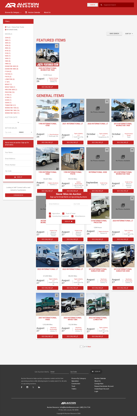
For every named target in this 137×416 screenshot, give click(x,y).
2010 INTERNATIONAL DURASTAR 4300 (98, 270)
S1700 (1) (8, 95)
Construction (76, 384)
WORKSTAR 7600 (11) (12, 113)
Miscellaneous (79, 216)
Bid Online (46, 87)
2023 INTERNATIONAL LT (47, 269)
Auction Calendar (100, 378)
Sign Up (67, 221)
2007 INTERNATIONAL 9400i (48, 319)
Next (89, 347)
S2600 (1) (8, 103)
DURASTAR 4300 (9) (11, 66)
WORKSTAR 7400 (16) (12, 110)
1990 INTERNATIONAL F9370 (73, 173)
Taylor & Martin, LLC (78, 134)
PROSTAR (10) (9, 92)
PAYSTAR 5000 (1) (11, 90)
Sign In (92, 5)
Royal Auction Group (129, 134)
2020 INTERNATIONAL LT (98, 124)
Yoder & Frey (103, 183)
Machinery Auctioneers (103, 280)
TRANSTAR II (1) (10, 105)
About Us (47, 12)
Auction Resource (53, 407)
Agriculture (56, 213)
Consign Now (18, 195)
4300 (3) (7, 43)
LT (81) (7, 82)
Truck (73, 386)
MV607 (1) (8, 84)
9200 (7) (7, 56)
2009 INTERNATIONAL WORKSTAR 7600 (48, 69)
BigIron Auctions (53, 183)
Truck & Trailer (70, 213)
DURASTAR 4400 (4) (11, 69)
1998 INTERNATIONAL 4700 (48, 125)
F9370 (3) (8, 77)
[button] (25, 132)
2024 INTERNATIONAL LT (123, 221)
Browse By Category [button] (12, 12)
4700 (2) (7, 45)
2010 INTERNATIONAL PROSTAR (98, 222)
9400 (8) (7, 61)
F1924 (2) (8, 71)
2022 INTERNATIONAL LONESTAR (98, 319)
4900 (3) (7, 48)
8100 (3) (7, 51)
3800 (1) (7, 40)
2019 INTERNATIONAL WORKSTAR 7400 (123, 125)
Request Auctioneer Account (104, 386)
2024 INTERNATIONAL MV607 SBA (73, 319)
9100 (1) (7, 53)
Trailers (74, 389)
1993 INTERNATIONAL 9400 (48, 173)
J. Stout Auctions (53, 134)
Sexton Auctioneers (78, 182)
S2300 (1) (8, 100)
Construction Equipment (60, 216)
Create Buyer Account (101, 389)
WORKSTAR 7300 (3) (12, 108)
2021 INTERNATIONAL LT (72, 124)
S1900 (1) (8, 97)
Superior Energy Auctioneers (53, 79)
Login (96, 391)
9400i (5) (8, 64)
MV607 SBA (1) (10, 87)
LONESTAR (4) (9, 79)
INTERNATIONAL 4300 (98, 172)
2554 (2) (7, 38)
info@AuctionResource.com (69, 407)
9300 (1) (7, 58)
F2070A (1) (8, 74)
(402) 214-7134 (85, 407)
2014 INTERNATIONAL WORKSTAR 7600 (123, 173)
